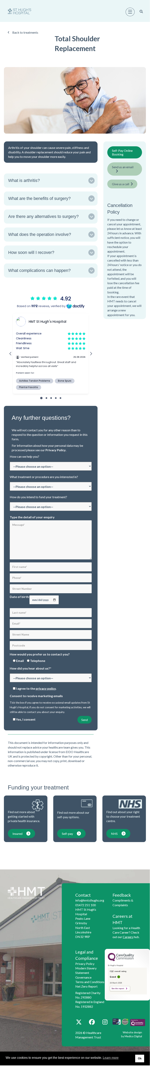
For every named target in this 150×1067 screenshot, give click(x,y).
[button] (51, 180)
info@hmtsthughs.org (89, 900)
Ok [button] (140, 1058)
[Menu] (130, 12)
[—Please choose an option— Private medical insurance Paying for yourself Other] (51, 507)
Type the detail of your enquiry (32, 517)
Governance (83, 977)
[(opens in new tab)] (137, 1022)
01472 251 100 (85, 905)
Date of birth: (19, 597)
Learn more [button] (111, 1057)
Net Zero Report (86, 986)
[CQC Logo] (121, 960)
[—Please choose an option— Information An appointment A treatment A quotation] (51, 467)
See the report (118, 989)
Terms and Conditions (89, 982)
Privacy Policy (55, 450)
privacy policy (46, 688)
